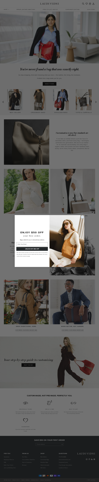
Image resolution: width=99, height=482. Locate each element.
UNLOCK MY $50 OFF (32, 249)
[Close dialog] (82, 217)
